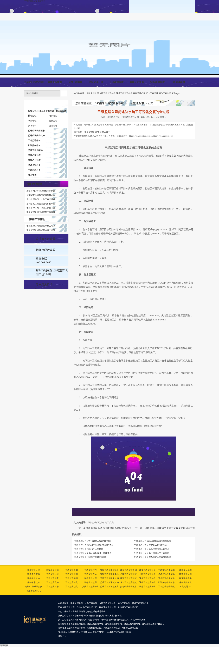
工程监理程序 (90, 570)
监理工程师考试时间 (109, 582)
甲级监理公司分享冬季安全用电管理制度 (152, 557)
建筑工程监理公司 (147, 570)
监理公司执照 (137, 82)
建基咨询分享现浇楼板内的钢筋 (41, 191)
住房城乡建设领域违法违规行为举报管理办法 (107, 528)
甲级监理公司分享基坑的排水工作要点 (151, 549)
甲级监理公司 (96, 82)
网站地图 (4, 645)
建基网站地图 (185, 570)
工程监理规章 (52, 578)
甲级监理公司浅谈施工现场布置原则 (90, 557)
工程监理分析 (34, 140)
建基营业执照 (33, 570)
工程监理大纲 (71, 570)
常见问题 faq (185, 586)
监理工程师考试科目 (109, 570)
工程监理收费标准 (166, 570)
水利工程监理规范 (128, 582)
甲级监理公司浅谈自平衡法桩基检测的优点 (93, 545)
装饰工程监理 (90, 578)
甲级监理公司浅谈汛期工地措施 (88, 549)
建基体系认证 (33, 582)
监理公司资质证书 (36, 130)
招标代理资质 (157, 82)
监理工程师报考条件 (109, 574)
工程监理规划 (71, 574)
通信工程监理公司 (124, 93)
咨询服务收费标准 (166, 582)
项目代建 (53, 125)
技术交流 (32, 175)
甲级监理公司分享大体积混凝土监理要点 (92, 553)
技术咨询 (32, 125)
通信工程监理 (55, 82)
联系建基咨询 (185, 578)
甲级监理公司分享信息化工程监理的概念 (92, 541)
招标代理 (53, 116)
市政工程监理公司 (147, 574)
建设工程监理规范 (128, 578)
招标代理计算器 (45, 249)
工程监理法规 (52, 574)
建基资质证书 (33, 574)
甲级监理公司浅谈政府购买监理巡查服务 (152, 541)
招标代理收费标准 (166, 574)
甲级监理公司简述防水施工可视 (41, 226)
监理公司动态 (34, 155)
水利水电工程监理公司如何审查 (41, 203)
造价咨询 (53, 120)
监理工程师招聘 (35, 150)
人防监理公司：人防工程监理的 (41, 199)
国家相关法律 (52, 570)
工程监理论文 (71, 582)
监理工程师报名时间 (109, 578)
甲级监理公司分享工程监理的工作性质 (151, 553)
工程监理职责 (71, 586)
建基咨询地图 (185, 574)
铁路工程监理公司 (147, 586)
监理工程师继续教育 (109, 586)
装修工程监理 (90, 582)
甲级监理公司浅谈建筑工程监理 (41, 212)
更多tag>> (176, 93)
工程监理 (32, 116)
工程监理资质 (116, 82)
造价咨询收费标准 (166, 578)
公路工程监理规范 (128, 574)
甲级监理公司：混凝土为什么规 (41, 208)
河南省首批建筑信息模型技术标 (41, 195)
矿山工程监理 (152, 93)
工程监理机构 (178, 82)
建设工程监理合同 (128, 570)
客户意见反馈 (44, 284)
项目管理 (32, 120)
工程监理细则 (71, 578)
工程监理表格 (90, 574)
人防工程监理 (75, 82)
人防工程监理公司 (107, 93)
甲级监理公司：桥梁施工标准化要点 (150, 545)
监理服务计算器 (45, 238)
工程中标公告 (34, 170)
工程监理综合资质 (166, 586)
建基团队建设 (185, 582)
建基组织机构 (33, 578)
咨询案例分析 (34, 145)
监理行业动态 (34, 160)
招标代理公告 (34, 165)
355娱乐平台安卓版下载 (35, 1)
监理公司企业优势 (36, 135)
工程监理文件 (52, 582)
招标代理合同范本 (128, 586)
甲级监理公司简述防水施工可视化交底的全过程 (170, 528)
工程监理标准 (136, 103)
